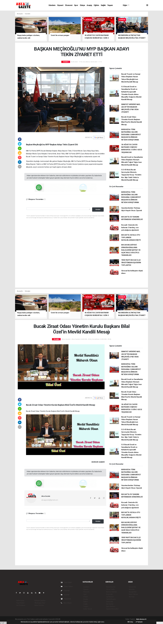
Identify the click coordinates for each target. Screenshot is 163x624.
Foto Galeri (68, 582)
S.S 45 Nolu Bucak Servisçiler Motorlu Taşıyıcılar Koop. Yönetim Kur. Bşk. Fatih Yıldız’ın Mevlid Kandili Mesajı (131, 175)
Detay (131, 622)
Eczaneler (109, 594)
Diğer (125, 5)
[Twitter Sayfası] (21, 593)
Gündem (52, 5)
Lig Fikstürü (110, 597)
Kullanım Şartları (39, 600)
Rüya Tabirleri (133, 594)
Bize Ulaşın (67, 603)
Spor (76, 5)
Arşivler (66, 595)
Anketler (132, 589)
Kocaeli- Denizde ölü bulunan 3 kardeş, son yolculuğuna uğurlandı (130, 227)
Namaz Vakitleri (111, 592)
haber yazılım (92, 619)
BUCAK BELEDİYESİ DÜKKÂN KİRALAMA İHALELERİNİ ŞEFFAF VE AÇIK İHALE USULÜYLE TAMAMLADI (130, 250)
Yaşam (110, 5)
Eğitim (96, 5)
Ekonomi (68, 5)
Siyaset (60, 5)
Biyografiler (133, 592)
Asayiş (89, 5)
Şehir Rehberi (110, 606)
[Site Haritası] (40, 593)
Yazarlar (66, 590)
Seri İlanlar (109, 604)
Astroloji (131, 597)
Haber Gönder (39, 605)
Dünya (82, 5)
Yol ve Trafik (110, 589)
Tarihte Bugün (111, 599)
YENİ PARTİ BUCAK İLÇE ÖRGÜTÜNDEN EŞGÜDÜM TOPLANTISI (131, 262)
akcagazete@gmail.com (49, 500)
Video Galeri (68, 586)
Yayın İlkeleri (20, 603)
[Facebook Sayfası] (17, 593)
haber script (101, 619)
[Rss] (36, 593)
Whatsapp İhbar (39, 603)
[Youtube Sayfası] (28, 593)
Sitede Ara (132, 587)
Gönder (97, 209)
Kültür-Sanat (87, 609)
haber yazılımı (65, 619)
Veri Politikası (20, 605)
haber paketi (74, 619)
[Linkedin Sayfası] (32, 593)
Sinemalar (109, 601)
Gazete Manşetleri (112, 609)
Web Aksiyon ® (141, 619)
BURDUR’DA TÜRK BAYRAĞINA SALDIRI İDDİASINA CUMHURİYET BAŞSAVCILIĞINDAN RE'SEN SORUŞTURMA (131, 134)
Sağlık (103, 5)
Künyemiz (67, 599)
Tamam (139, 622)
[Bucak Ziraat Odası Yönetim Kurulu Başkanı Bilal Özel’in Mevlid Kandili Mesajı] (61, 368)
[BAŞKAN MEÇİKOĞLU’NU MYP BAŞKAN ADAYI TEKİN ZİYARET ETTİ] (61, 99)
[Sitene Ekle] (44, 593)
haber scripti (83, 619)
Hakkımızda (20, 600)
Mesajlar (27, 291)
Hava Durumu (110, 587)
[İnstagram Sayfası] (24, 593)
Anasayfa (20, 14)
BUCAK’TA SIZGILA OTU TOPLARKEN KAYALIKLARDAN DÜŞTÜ (131, 237)
